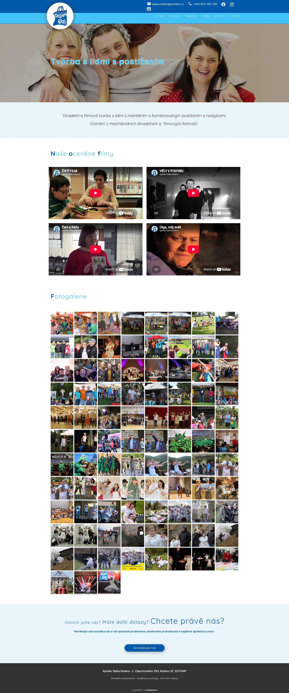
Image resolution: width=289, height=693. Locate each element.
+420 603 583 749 (205, 4)
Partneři (220, 16)
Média (206, 16)
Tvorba (173, 16)
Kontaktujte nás (144, 648)
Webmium (152, 690)
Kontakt (235, 16)
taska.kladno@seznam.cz (168, 4)
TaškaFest (191, 16)
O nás (159, 16)
